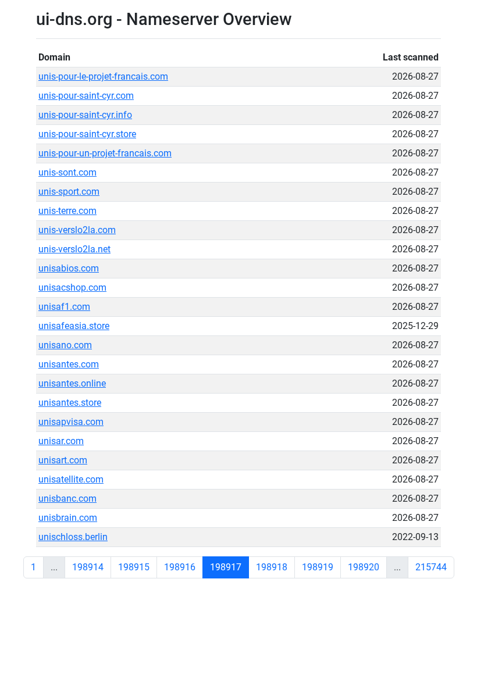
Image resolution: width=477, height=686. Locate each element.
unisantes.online (72, 383)
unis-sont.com (67, 172)
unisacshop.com (72, 287)
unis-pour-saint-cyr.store (87, 134)
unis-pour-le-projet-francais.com (103, 76)
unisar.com (61, 440)
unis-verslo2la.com (77, 229)
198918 (271, 567)
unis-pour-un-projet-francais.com (105, 153)
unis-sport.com (68, 191)
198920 (363, 567)
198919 (317, 567)
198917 (225, 567)
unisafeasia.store (73, 325)
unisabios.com (68, 268)
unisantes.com (68, 364)
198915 (133, 567)
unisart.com (62, 460)
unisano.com (65, 345)
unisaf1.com (64, 306)
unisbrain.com (67, 517)
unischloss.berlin (73, 536)
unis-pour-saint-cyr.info (85, 114)
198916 (179, 567)
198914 (88, 567)
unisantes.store (69, 402)
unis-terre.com (67, 210)
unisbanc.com (67, 498)
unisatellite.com (71, 479)
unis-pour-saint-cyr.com (86, 95)
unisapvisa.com (71, 421)
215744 (431, 567)
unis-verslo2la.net (74, 249)
